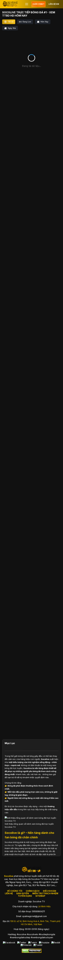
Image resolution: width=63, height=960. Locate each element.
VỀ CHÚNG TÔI (14, 891)
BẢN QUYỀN (22, 893)
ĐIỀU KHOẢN (49, 891)
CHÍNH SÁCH (32, 891)
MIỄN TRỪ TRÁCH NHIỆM (45, 893)
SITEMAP (40, 896)
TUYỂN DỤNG (25, 896)
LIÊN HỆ (9, 893)
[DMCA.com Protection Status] (31, 952)
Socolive (45, 759)
